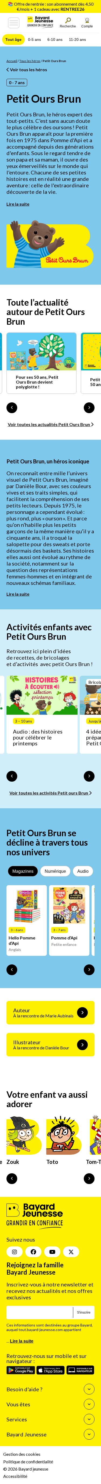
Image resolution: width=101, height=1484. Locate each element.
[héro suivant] (89, 1178)
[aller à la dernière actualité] (11, 407)
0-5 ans (34, 39)
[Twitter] (71, 1251)
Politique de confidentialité (28, 1461)
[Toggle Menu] (13, 23)
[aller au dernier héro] (11, 1178)
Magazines (22, 871)
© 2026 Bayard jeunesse (25, 1468)
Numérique (55, 871)
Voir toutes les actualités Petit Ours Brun (49, 424)
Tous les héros (29, 61)
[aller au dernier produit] (11, 969)
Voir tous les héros (28, 69)
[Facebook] (33, 1251)
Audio (83, 871)
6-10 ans (54, 39)
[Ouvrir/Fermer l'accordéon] (89, 1389)
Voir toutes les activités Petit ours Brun (49, 792)
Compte (87, 26)
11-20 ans (77, 39)
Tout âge (13, 39)
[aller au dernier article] (11, 776)
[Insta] (14, 1251)
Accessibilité (15, 1476)
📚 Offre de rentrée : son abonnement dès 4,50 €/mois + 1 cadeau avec (50, 6)
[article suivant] (89, 776)
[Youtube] (52, 1251)
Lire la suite (17, 203)
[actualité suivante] (89, 407)
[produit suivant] (89, 969)
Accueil (11, 61)
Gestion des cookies (21, 1454)
